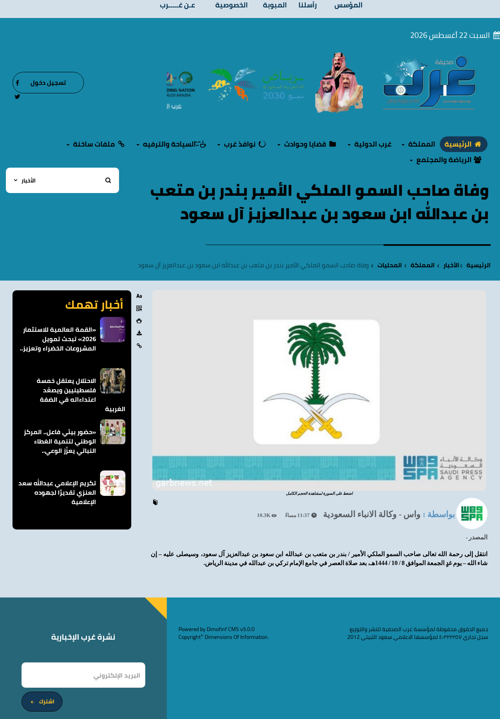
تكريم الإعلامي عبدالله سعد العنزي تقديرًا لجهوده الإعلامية (57, 492)
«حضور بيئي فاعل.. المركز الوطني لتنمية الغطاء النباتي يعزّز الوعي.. (60, 441)
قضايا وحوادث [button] (305, 144)
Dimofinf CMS (223, 629)
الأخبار (451, 265)
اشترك (46, 701)
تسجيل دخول (48, 82)
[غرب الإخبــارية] (429, 82)
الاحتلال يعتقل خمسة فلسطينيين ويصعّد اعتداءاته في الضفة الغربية (81, 395)
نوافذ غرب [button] (239, 144)
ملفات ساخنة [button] (93, 144)
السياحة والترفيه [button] (169, 144)
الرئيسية (459, 144)
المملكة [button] (421, 144)
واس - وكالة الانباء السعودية (372, 514)
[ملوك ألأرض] (339, 82)
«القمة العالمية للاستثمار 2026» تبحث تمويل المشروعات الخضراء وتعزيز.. (58, 339)
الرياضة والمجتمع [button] (444, 159)
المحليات (389, 265)
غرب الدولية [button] (372, 144)
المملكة (423, 265)
